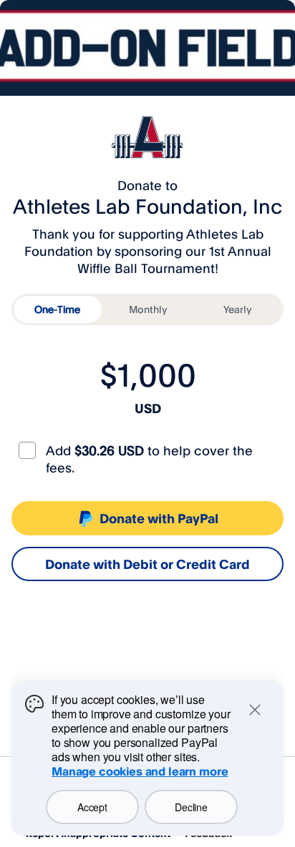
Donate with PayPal (159, 518)
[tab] (58, 309)
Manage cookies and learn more (140, 771)
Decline (191, 807)
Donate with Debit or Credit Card (147, 564)
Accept (92, 807)
